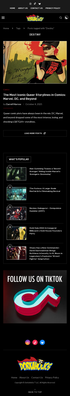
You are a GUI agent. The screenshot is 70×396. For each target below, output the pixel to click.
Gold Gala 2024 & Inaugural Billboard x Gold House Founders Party (45, 231)
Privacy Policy (53, 8)
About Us (23, 8)
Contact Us (37, 8)
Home (12, 8)
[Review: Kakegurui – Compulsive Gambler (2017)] (16, 213)
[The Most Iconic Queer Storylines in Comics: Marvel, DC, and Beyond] (35, 62)
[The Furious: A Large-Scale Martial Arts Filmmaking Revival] (16, 193)
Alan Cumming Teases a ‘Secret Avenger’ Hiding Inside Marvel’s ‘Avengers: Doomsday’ (45, 171)
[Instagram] (30, 3)
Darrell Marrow (13, 104)
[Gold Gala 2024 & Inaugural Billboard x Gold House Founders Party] (16, 233)
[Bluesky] (40, 3)
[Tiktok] (35, 3)
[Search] (60, 17)
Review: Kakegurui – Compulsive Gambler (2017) (45, 209)
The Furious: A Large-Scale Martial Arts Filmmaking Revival (45, 189)
